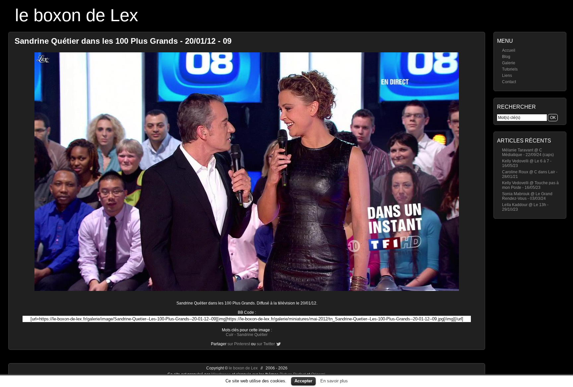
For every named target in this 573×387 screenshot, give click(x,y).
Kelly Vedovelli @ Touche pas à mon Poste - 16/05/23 (530, 185)
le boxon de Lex (76, 15)
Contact (509, 82)
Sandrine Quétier (252, 334)
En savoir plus (334, 380)
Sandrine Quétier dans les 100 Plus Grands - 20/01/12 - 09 (123, 40)
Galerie (508, 63)
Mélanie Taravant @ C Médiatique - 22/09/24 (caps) (528, 152)
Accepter (303, 380)
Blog (506, 56)
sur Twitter (266, 344)
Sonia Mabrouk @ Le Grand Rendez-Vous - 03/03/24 (527, 196)
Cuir (229, 334)
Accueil (508, 50)
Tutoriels (510, 69)
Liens (507, 75)
